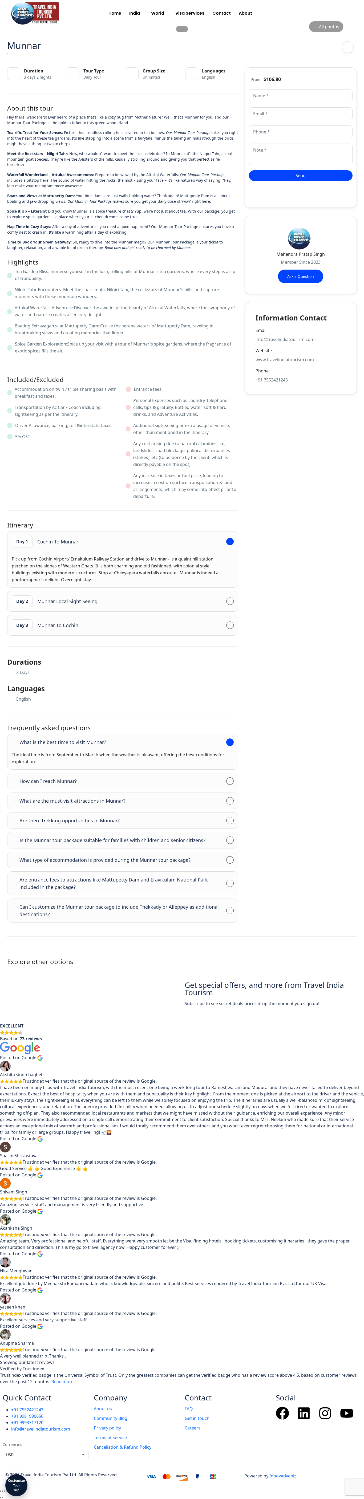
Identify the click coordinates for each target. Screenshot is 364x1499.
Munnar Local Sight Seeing (57, 601)
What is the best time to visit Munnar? (62, 742)
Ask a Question (300, 276)
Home (114, 13)
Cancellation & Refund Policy (122, 1447)
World (157, 13)
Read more (62, 1381)
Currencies (12, 1444)
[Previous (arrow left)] (0, 1497)
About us (103, 1409)
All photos (329, 27)
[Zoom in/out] (0, 1491)
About (245, 13)
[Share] (4, 1491)
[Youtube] (346, 1413)
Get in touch (197, 1418)
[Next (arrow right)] (2, 1497)
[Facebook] (282, 1413)
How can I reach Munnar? (48, 781)
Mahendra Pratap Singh (301, 254)
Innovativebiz (282, 1476)
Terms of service (110, 1437)
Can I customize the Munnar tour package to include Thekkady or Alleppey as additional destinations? (119, 910)
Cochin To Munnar (47, 541)
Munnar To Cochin (47, 625)
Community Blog (110, 1418)
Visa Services (189, 13)
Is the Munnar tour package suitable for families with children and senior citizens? (112, 840)
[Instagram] (325, 1413)
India (134, 13)
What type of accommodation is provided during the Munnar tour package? (105, 860)
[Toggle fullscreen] (2, 1491)
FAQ (189, 1409)
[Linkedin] (303, 1413)
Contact (221, 13)
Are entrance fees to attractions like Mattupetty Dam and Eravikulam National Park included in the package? (113, 883)
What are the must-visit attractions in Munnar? (72, 801)
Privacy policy (107, 1428)
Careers (192, 1428)
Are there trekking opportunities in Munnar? (69, 820)
